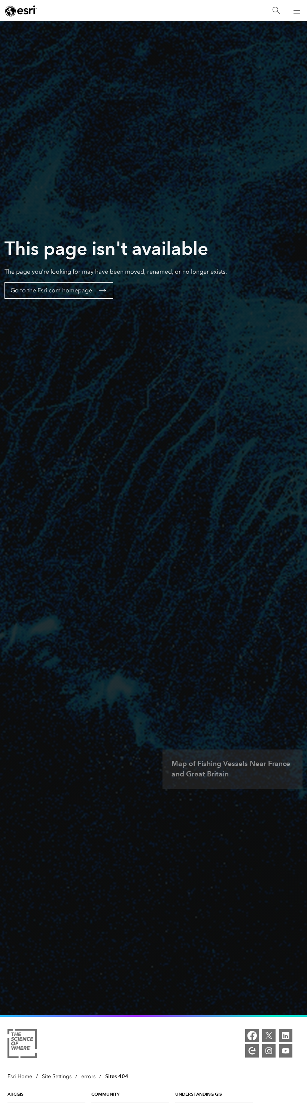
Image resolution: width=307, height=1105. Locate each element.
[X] (269, 1035)
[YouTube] (285, 1051)
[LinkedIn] (285, 1035)
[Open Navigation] (297, 10)
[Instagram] (269, 1051)
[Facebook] (252, 1035)
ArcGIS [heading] (15, 1094)
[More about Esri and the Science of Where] (22, 1045)
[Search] (276, 10)
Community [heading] (105, 1094)
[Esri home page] (21, 11)
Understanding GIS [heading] (198, 1094)
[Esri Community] (252, 1051)
